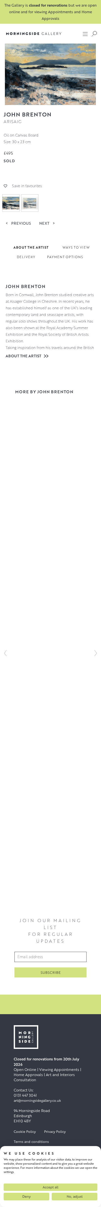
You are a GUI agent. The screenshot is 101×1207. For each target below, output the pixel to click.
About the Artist (24, 356)
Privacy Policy (55, 1131)
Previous (18, 223)
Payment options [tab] (65, 257)
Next (47, 223)
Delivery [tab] (26, 257)
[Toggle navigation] (85, 33)
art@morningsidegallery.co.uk (37, 1100)
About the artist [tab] (31, 247)
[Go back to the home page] (33, 34)
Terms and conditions (31, 1141)
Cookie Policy (25, 1131)
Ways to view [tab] (76, 247)
